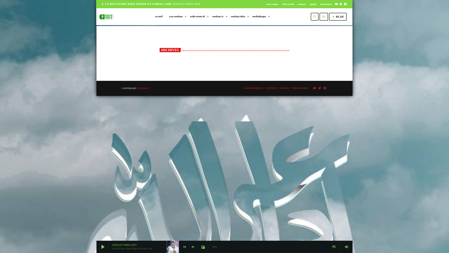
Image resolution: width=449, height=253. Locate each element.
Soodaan (143, 88)
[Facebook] (345, 4)
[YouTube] (336, 4)
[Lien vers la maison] (106, 17)
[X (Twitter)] (341, 4)
